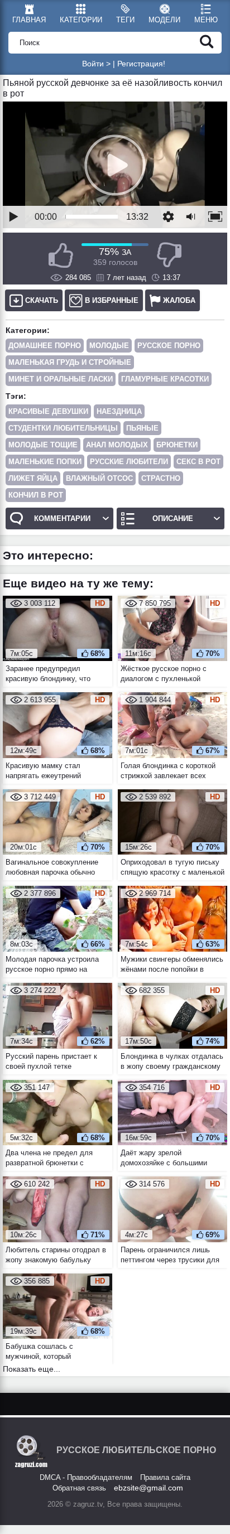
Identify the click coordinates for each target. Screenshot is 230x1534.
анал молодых (117, 445)
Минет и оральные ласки (60, 379)
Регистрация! (141, 63)
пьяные (142, 428)
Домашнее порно (44, 345)
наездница (119, 411)
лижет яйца (33, 478)
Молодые (109, 345)
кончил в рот (35, 495)
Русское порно (168, 345)
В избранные (111, 300)
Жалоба (179, 300)
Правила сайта (165, 1477)
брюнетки (177, 445)
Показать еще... (31, 1368)
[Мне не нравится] (169, 255)
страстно (160, 478)
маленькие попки (45, 461)
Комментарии (62, 518)
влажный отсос (99, 478)
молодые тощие (43, 445)
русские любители (129, 461)
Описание (172, 518)
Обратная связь (79, 1488)
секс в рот (198, 461)
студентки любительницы (63, 428)
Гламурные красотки (165, 379)
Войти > (96, 63)
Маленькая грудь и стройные (69, 362)
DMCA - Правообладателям (86, 1477)
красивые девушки (48, 411)
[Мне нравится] (61, 255)
